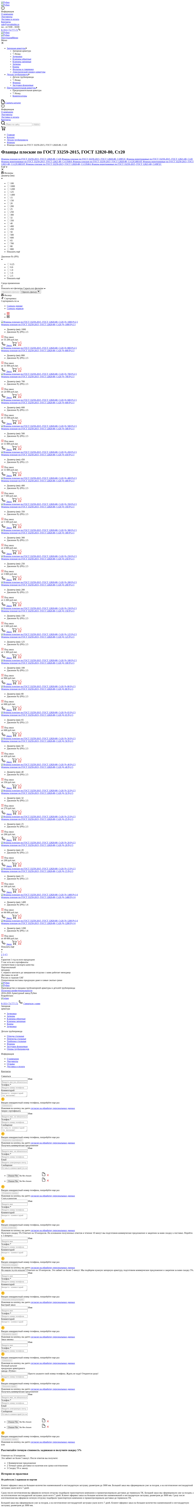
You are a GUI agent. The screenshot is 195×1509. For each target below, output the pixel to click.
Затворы (11, 1016)
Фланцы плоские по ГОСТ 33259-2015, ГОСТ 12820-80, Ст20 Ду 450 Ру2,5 (37, 454)
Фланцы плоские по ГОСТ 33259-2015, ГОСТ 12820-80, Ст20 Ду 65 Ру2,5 (37, 715)
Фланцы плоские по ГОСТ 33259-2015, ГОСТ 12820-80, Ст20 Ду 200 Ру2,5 (37, 585)
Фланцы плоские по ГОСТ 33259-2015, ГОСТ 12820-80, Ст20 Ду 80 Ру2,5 (37, 689)
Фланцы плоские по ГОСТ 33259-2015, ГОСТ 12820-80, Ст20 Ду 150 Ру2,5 (37, 611)
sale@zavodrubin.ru (10, 24)
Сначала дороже (15, 306)
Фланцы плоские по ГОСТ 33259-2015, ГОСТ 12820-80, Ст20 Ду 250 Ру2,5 (37, 559)
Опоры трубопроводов (18, 1049)
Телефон (6, 1085)
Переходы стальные (16, 1039)
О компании (7, 14)
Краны (10, 1024)
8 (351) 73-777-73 (9, 1003)
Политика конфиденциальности (16, 990)
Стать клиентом (9, 1228)
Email (3, 1159)
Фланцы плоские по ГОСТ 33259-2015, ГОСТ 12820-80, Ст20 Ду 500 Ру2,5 (37, 428)
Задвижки (12, 1013)
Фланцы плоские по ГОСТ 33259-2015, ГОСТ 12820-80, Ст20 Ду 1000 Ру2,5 (38, 324)
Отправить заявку (10, 1193)
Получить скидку (9, 1265)
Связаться (6, 1105)
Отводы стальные (15, 1036)
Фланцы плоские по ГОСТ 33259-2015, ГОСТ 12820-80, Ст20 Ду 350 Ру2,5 (37, 507)
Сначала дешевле (15, 308)
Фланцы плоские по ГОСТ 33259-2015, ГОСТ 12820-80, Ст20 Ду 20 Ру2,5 (37, 845)
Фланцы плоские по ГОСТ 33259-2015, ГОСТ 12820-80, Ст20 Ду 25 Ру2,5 (37, 819)
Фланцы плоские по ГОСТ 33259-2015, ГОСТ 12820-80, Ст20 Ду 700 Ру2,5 (37, 376)
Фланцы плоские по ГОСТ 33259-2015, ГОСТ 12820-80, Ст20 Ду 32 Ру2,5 (37, 793)
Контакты (6, 22)
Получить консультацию (12, 1299)
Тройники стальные (16, 1041)
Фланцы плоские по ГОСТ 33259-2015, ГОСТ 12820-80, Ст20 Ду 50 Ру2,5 (37, 741)
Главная (11, 134)
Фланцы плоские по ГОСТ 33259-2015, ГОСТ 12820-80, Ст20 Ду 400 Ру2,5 (37, 480)
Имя (30, 1079)
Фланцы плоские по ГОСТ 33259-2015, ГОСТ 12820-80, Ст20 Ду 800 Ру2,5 (37, 350)
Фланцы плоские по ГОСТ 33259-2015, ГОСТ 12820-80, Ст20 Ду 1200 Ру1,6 (38, 923)
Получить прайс (9, 1386)
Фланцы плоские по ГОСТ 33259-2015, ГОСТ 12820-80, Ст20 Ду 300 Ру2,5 (37, 533)
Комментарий (8, 1090)
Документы (6, 16)
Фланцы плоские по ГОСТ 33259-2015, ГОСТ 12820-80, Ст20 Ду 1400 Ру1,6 (38, 897)
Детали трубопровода (17, 140)
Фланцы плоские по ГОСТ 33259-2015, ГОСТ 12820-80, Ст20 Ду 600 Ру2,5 (37, 402)
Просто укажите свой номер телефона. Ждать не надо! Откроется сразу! (63, 1373)
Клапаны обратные (16, 1018)
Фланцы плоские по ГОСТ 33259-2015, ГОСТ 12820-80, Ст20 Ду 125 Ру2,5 (37, 637)
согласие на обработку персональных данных (53, 1108)
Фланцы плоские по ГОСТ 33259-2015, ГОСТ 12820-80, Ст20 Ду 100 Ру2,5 (37, 663)
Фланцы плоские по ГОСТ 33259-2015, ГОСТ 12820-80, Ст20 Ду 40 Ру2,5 (37, 767)
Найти (36, 124)
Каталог (11, 137)
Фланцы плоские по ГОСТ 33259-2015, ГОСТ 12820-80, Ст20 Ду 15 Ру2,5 (37, 871)
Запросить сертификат (12, 1140)
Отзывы (11, 1064)
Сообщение (6, 1125)
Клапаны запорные (16, 1021)
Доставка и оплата (10, 19)
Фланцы (11, 142)
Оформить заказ (9, 1334)
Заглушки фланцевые (17, 1046)
